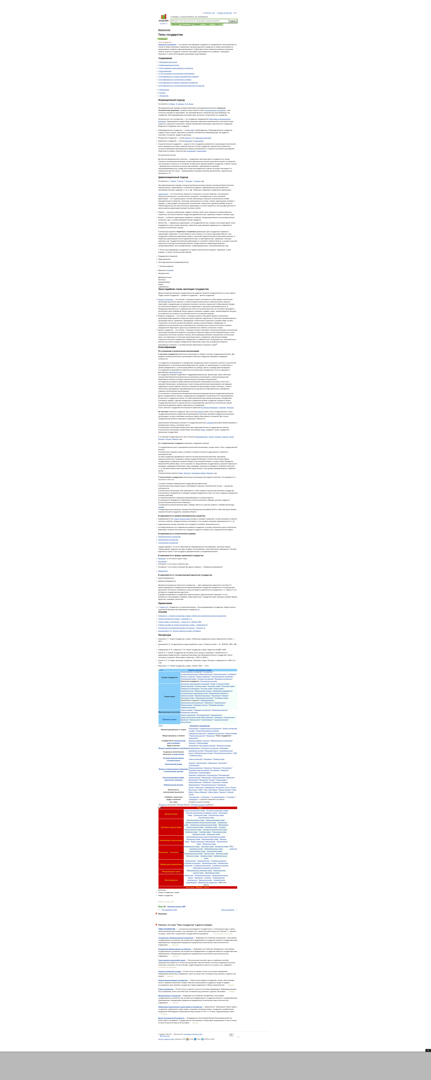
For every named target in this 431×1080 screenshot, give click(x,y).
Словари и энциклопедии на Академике (189, 17)
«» (187, 631)
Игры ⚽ (218, 24)
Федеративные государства (169, 996)
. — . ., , (179, 622)
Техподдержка (187, 1034)
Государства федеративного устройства (174, 949)
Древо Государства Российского (171, 1018)
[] (216, 344)
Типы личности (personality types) (171, 960)
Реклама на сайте (197, 1034)
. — (177, 628)
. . (189, 104)
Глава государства (165, 989)
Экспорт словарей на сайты (166, 1039)
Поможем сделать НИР (176, 906)
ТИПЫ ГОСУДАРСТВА (166, 929)
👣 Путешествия (165, 1036)
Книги (208, 24)
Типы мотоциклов (227, 910)
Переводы (197, 24)
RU (235, 13)
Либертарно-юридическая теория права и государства (180, 1007)
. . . (192, 616)
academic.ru (163, 23)
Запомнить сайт (209, 13)
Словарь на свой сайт (224, 13)
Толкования (186, 24)
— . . (175, 619)
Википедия (175, 24)
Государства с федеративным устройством (175, 938)
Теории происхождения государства (173, 980)
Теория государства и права (169, 971)
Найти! (233, 21)
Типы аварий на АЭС (169, 910)
